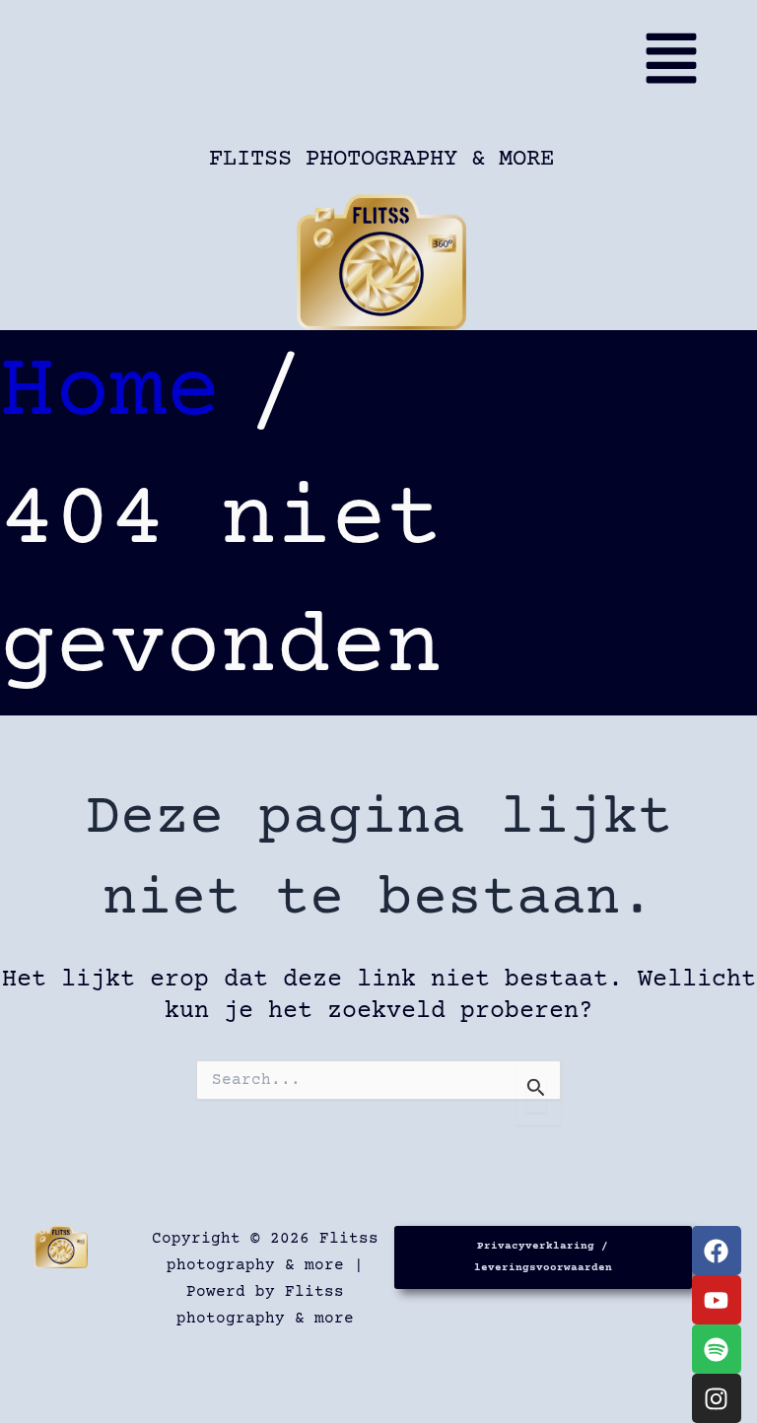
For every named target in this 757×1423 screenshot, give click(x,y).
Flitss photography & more (381, 159)
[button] (387, 67)
